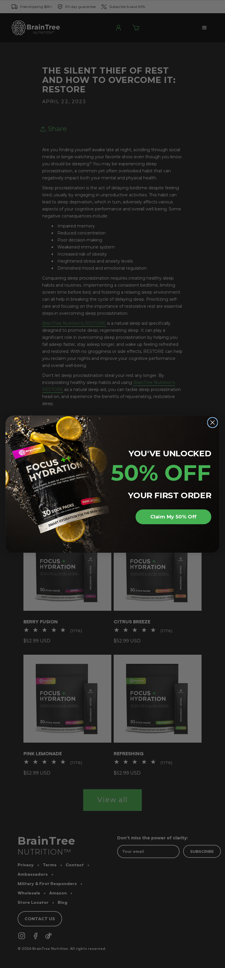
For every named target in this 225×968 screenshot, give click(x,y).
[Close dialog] (212, 422)
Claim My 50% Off (173, 516)
